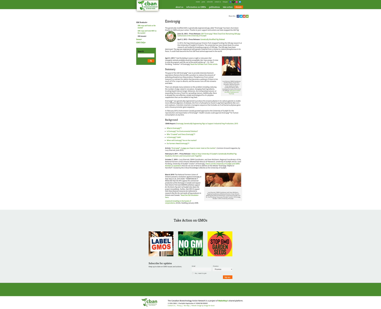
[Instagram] (237, 2)
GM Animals (142, 36)
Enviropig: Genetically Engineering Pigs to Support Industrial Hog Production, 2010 (207, 123)
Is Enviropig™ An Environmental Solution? (182, 131)
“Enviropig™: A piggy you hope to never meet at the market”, (194, 148)
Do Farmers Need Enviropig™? (178, 143)
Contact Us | (172, 306)
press (203, 2)
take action (228, 7)
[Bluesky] (240, 2)
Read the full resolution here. (181, 196)
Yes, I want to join (200, 273)
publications (214, 7)
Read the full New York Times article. (204, 64)
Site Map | (187, 306)
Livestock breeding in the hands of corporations (178, 202)
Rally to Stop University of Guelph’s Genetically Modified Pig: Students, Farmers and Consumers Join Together (201, 155)
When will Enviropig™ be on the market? (182, 140)
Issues (138, 39)
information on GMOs (196, 7)
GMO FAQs (140, 42)
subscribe (210, 2)
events (198, 2)
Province (215, 266)
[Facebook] (230, 2)
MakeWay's (223, 300)
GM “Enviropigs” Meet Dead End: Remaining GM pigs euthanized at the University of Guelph (209, 35)
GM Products (141, 22)
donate (239, 7)
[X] (233, 2)
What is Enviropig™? (174, 128)
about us (179, 7)
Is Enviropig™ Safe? (174, 137)
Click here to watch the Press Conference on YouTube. (233, 92)
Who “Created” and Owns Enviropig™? (181, 134)
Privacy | (180, 306)
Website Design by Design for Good (202, 306)
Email (193, 266)
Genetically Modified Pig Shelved (212, 39)
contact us (218, 2)
